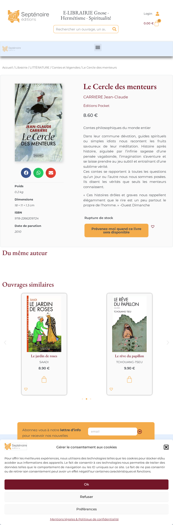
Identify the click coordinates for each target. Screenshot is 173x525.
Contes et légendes (66, 67)
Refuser (86, 497)
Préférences (86, 509)
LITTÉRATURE (40, 67)
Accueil (7, 67)
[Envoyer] (139, 431)
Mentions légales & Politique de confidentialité (84, 519)
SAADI (43, 362)
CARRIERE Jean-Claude (105, 97)
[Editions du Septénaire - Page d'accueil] (28, 16)
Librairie (21, 67)
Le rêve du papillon (129, 356)
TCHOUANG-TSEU (129, 362)
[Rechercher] (114, 29)
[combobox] (82, 29)
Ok (86, 484)
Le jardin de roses (44, 356)
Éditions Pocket (96, 106)
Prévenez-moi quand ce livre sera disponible (116, 230)
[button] (166, 447)
